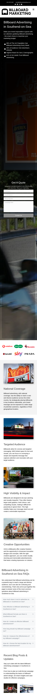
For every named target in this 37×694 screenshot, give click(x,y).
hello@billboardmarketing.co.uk (23, 2)
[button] (18, 215)
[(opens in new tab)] (7, 346)
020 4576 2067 (10, 2)
